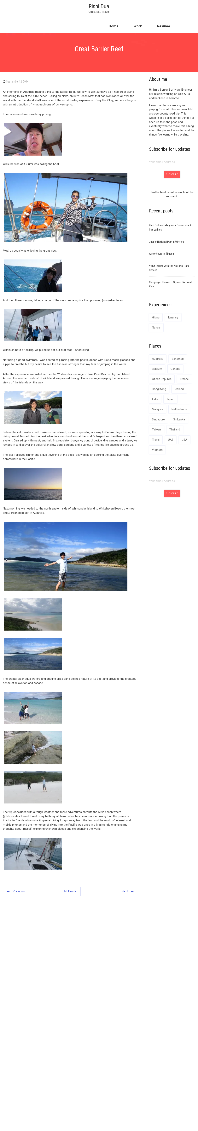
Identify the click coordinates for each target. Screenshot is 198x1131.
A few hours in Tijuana (161, 253)
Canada (175, 369)
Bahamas (178, 358)
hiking (156, 317)
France (184, 379)
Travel (156, 439)
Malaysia (157, 409)
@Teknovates (12, 816)
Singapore (158, 419)
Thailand (174, 429)
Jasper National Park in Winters (166, 241)
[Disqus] (70, 959)
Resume (163, 26)
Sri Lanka (179, 419)
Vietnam (157, 449)
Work (138, 26)
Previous (19, 891)
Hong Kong (159, 389)
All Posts (70, 891)
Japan (170, 399)
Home (113, 26)
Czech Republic (162, 379)
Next (124, 891)
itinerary (173, 317)
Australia (157, 358)
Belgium (157, 369)
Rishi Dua (99, 6)
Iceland (179, 389)
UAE (170, 439)
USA (184, 439)
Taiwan (156, 429)
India (155, 399)
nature (156, 327)
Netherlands (179, 409)
